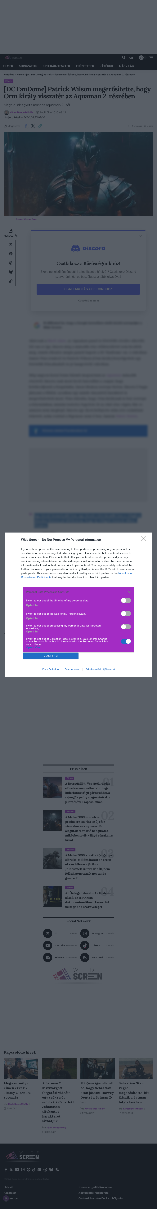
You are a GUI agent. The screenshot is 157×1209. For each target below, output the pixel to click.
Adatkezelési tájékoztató (100, 669)
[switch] (126, 600)
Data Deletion (50, 669)
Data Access (72, 669)
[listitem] (78, 592)
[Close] (144, 540)
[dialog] (78, 605)
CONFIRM (51, 655)
